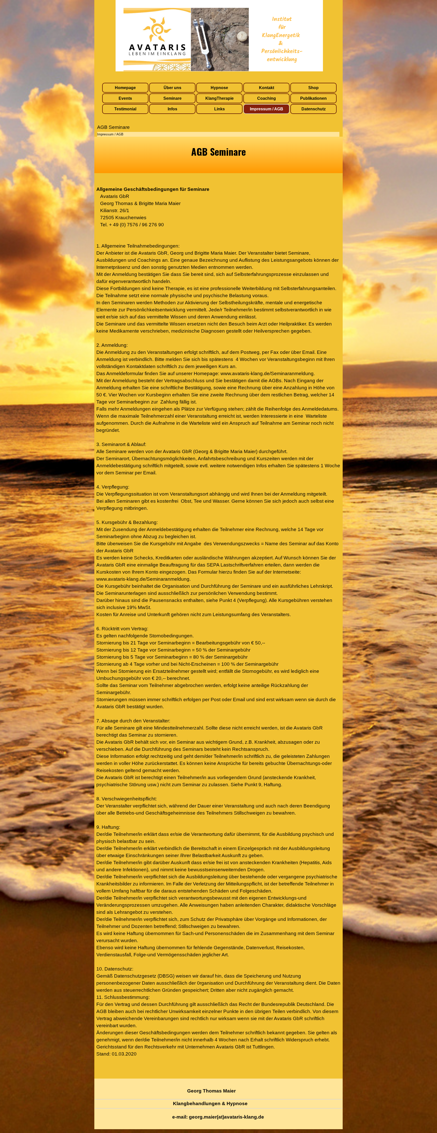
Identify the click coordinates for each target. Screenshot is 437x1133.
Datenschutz (313, 109)
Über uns (172, 88)
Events (125, 98)
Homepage (125, 88)
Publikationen (313, 98)
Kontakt (266, 88)
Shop (313, 88)
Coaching (266, 98)
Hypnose (219, 88)
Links (219, 109)
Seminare (172, 98)
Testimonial (125, 109)
